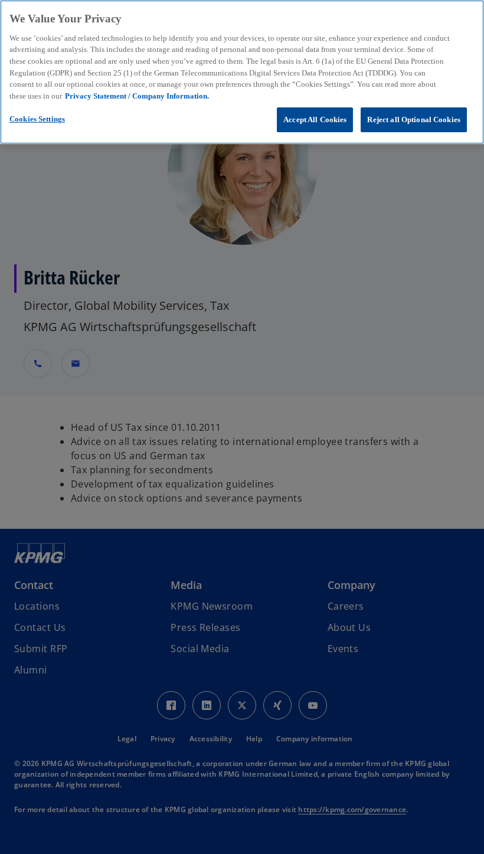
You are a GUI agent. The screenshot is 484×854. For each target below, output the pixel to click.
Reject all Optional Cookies (413, 119)
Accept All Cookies (314, 119)
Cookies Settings (37, 118)
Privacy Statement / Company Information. (137, 95)
